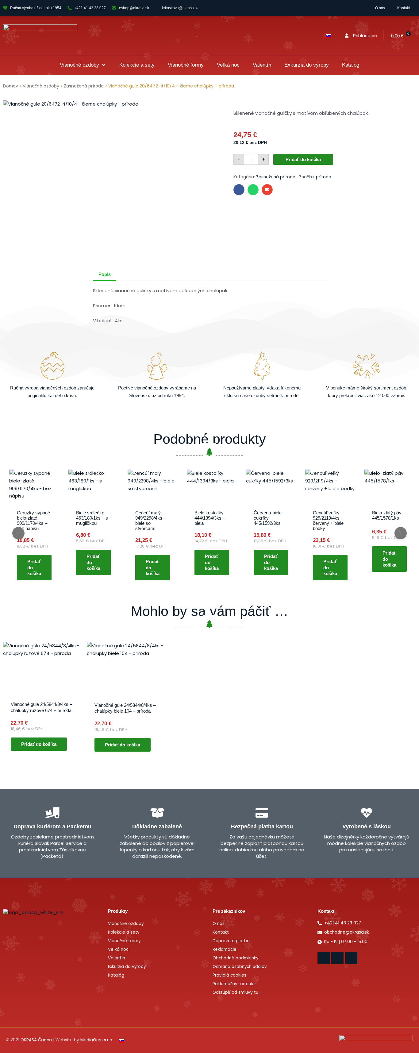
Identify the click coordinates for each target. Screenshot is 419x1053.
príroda (323, 177)
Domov (10, 86)
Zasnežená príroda (84, 86)
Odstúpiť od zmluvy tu (235, 992)
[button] (83, 65)
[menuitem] (328, 36)
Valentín (116, 958)
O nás (380, 8)
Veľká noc (118, 949)
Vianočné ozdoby (41, 86)
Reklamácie (224, 949)
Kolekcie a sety (124, 932)
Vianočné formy (124, 941)
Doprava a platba (231, 941)
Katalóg (116, 975)
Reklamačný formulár (234, 984)
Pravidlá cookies (229, 975)
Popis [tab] (104, 274)
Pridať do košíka (303, 159)
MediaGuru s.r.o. (96, 1040)
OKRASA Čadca (36, 1040)
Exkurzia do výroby (127, 967)
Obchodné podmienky (236, 958)
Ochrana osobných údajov (240, 967)
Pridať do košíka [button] (34, 567)
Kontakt (403, 8)
